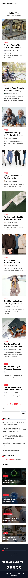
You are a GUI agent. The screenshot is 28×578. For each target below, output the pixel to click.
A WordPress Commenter (8, 459)
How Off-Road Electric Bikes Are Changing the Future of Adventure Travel (14, 91)
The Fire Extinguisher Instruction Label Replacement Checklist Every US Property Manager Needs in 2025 (13, 436)
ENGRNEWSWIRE (10, 349)
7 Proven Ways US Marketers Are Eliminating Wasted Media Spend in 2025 (14, 423)
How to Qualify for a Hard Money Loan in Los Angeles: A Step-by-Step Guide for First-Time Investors (14, 443)
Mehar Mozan (9, 93)
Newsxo (21, 573)
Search (4, 408)
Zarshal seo (8, 138)
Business (5, 476)
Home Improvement (8, 514)
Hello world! (18, 459)
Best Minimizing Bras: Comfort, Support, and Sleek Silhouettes (14, 303)
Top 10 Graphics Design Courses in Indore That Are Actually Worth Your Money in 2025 (14, 449)
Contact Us (14, 553)
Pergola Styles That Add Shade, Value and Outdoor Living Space (13, 47)
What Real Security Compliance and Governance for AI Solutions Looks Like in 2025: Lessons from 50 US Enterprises (14, 429)
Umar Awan (8, 50)
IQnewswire (8, 372)
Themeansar (14, 575)
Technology (6, 495)
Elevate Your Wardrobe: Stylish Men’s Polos (12, 262)
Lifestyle (6, 42)
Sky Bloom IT (9, 306)
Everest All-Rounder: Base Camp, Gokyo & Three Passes (13, 389)
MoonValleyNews (9, 4)
